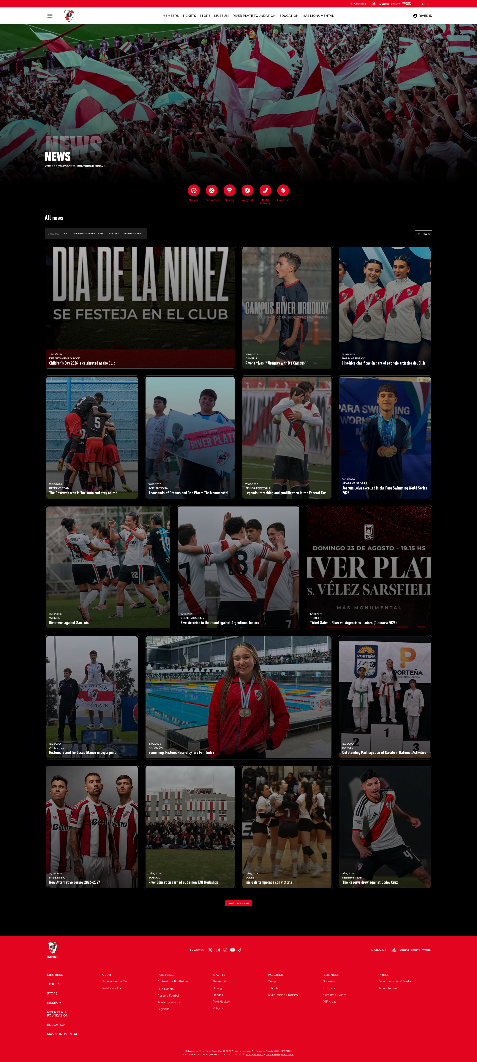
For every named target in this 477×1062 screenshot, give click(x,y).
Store (205, 16)
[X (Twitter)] (210, 950)
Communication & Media (394, 981)
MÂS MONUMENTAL (62, 1034)
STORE (52, 993)
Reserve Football (168, 995)
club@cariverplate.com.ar (279, 1054)
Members (170, 16)
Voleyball (218, 1008)
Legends (163, 1009)
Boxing (217, 988)
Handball (218, 995)
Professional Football (170, 981)
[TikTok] (240, 950)
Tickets (189, 16)
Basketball (219, 981)
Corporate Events (334, 995)
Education (288, 16)
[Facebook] (225, 950)
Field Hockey (221, 1001)
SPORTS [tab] (114, 233)
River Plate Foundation (254, 16)
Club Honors (165, 989)
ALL (65, 233)
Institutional (110, 988)
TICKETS (53, 984)
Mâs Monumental (318, 16)
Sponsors (329, 981)
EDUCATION (56, 1025)
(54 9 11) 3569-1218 (254, 1054)
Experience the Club (115, 981)
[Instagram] (217, 950)
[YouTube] (232, 950)
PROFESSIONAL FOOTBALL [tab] (88, 233)
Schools (273, 988)
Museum (221, 16)
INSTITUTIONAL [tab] (132, 233)
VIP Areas (329, 1001)
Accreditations (387, 988)
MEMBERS (55, 975)
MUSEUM (54, 1003)
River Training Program (283, 995)
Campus (273, 981)
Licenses (329, 988)
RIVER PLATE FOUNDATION (57, 1014)
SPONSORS (357, 3)
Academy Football (169, 1002)
